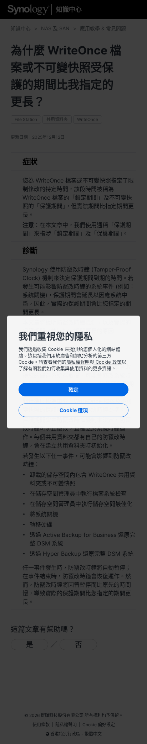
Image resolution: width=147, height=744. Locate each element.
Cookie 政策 (108, 362)
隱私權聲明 (78, 362)
